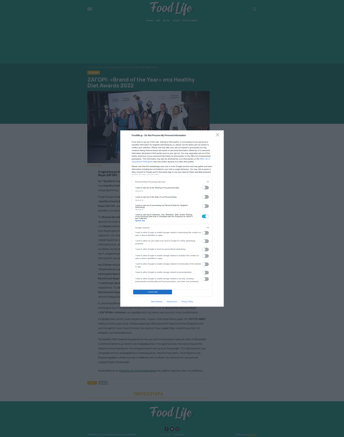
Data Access (172, 301)
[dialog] (172, 218)
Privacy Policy (187, 301)
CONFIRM (153, 292)
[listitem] (172, 181)
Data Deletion (157, 301)
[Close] (218, 135)
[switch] (205, 187)
